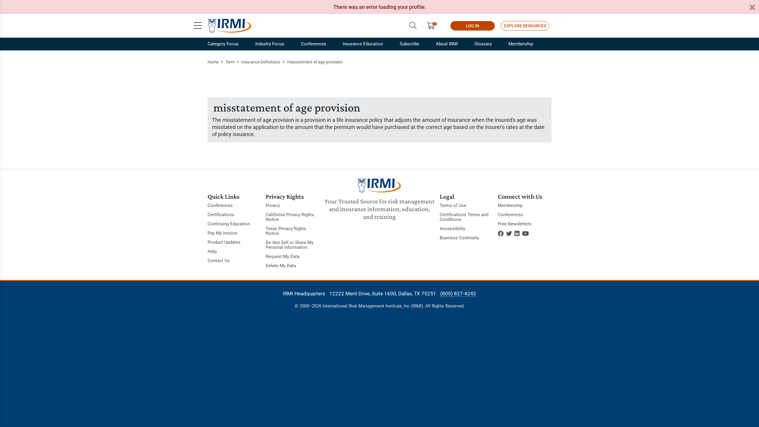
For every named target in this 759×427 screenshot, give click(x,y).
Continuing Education (229, 224)
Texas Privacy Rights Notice (286, 231)
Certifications (221, 214)
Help (212, 251)
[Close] (752, 7)
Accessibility (452, 228)
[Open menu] (198, 26)
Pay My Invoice (222, 233)
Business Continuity (459, 237)
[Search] (413, 26)
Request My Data (282, 256)
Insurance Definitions (260, 62)
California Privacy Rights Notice (290, 217)
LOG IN (472, 25)
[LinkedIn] (517, 233)
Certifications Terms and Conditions (464, 217)
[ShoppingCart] (433, 26)
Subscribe (409, 44)
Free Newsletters (515, 224)
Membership (520, 44)
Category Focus (223, 44)
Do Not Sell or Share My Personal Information (289, 245)
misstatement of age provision (315, 62)
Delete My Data (281, 265)
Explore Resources (525, 25)
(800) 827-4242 (458, 294)
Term (230, 62)
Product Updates (224, 242)
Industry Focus (269, 44)
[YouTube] (525, 233)
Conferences (313, 44)
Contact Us (219, 260)
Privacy (273, 205)
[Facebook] (501, 233)
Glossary (483, 44)
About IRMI (447, 44)
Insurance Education (363, 44)
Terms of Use (453, 205)
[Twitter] (509, 233)
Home (213, 62)
